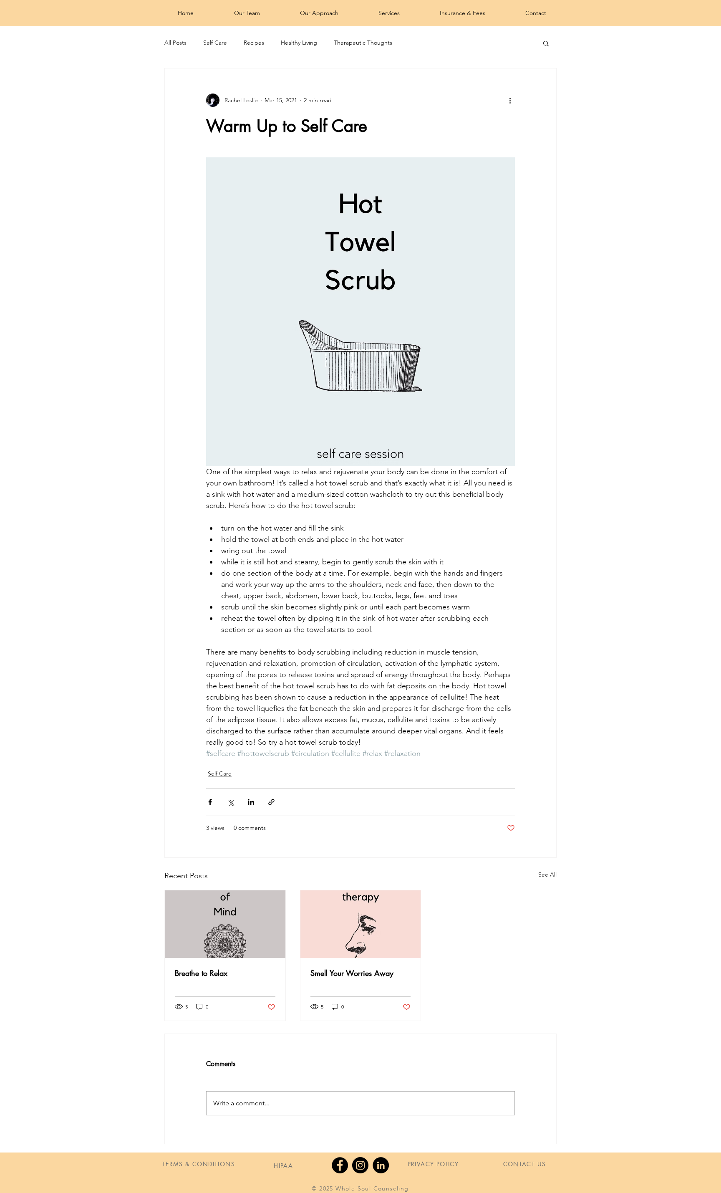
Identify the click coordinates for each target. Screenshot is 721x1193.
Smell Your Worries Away (351, 973)
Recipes (254, 42)
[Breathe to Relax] (225, 924)
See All (547, 874)
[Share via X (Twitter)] (230, 802)
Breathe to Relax (201, 973)
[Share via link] (271, 802)
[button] (546, 43)
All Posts (175, 42)
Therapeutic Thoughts (363, 42)
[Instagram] (360, 1165)
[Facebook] (340, 1165)
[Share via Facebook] (210, 802)
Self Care (215, 42)
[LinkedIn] (381, 1165)
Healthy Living (299, 42)
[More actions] (510, 100)
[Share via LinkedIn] (251, 802)
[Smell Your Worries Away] (360, 924)
